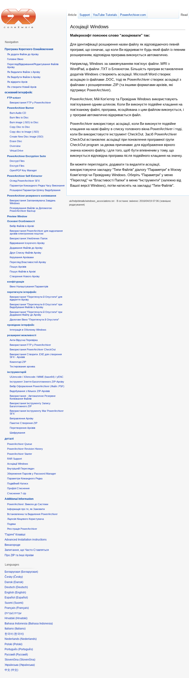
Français (22, 607)
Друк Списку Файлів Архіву (25, 252)
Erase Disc (16, 141)
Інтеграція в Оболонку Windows (28, 329)
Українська (27, 665)
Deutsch (22, 587)
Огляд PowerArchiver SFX (25, 180)
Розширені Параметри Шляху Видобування (35, 190)
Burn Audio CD (18, 113)
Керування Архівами (22, 257)
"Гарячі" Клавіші (15, 534)
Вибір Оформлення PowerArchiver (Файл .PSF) (37, 386)
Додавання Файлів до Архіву (26, 247)
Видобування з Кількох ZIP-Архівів (30, 391)
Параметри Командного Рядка (24, 478)
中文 (14, 670)
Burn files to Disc (19, 117)
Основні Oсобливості (21, 221)
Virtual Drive (16, 150)
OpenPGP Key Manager (23, 170)
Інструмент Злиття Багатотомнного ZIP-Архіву (37, 381)
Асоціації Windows (17, 463)
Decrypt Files (17, 161)
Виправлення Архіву (21, 418)
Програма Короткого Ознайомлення (29, 49)
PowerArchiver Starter (19, 453)
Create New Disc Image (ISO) (26, 136)
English (20, 592)
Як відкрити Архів (17, 81)
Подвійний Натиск (17, 483)
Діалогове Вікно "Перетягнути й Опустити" (34, 319)
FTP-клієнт (14, 97)
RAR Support (14, 458)
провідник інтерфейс (20, 324)
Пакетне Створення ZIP (23, 423)
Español (22, 597)
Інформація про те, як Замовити (26, 509)
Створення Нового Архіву (25, 276)
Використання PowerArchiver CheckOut (33, 349)
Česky (18, 576)
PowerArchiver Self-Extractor (24, 176)
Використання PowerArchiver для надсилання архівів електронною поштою (36, 232)
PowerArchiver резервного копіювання (31, 195)
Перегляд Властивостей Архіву (28, 262)
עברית (9, 613)
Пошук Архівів (18, 266)
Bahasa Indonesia (40, 623)
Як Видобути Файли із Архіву (24, 77)
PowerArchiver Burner (20, 107)
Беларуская (29, 571)
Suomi (18, 602)
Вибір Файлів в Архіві (22, 226)
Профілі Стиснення (18, 488)
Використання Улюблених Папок (28, 238)
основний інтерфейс (18, 92)
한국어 (19, 633)
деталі (9, 438)
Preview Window (17, 216)
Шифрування (17, 432)
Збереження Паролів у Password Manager (31, 473)
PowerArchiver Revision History (25, 448)
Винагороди (12, 544)
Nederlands (28, 639)
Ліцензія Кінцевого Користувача (25, 519)
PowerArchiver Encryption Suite (26, 156)
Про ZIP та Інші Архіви (19, 555)
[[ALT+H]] (18, 18)
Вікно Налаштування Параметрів (29, 286)
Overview (15, 146)
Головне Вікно (15, 59)
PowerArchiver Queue (19, 444)
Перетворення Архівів (22, 427)
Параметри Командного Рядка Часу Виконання (37, 185)
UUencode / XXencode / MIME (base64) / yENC (36, 376)
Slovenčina (27, 659)
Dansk (18, 582)
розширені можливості (21, 335)
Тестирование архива (22, 366)
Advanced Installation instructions (26, 539)
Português (25, 649)
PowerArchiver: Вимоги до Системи (27, 504)
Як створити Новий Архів (21, 87)
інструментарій (16, 372)
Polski (17, 644)
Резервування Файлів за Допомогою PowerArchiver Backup (31, 209)
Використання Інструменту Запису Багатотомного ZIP (30, 404)
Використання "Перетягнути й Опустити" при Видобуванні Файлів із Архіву (36, 306)
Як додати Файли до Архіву (23, 54)
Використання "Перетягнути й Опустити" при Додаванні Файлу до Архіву (36, 313)
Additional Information (19, 499)
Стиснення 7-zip (16, 493)
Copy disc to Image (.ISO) (24, 131)
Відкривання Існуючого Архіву (27, 243)
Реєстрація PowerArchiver (22, 528)
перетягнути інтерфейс (21, 292)
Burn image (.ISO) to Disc (24, 122)
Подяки (11, 524)
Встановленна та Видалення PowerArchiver (32, 514)
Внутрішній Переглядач (20, 468)
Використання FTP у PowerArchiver (30, 102)
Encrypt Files (17, 165)
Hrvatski (21, 618)
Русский (22, 654)
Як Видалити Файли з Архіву (23, 72)
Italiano (20, 628)
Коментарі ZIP (18, 361)
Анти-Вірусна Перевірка (24, 340)
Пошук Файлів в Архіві (22, 271)
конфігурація (15, 281)
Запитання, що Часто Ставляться (27, 550)
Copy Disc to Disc (20, 127)
